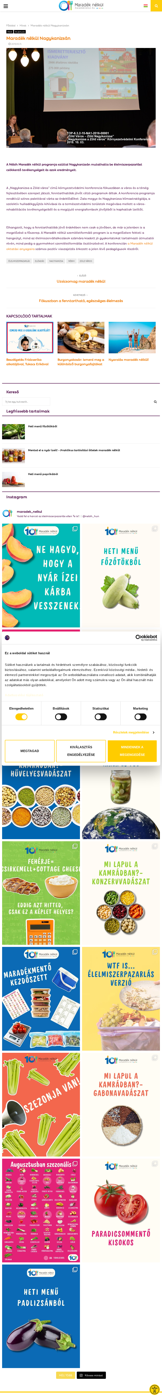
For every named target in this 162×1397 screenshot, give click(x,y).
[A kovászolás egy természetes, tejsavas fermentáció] (121, 787)
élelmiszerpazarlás (19, 260)
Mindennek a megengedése (132, 751)
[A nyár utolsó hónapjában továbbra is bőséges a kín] (41, 1210)
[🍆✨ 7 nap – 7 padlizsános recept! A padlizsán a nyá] (41, 1316)
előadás (39, 260)
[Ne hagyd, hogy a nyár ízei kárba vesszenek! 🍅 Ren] (41, 575)
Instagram (16, 496)
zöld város (86, 260)
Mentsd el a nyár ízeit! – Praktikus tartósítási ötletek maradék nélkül (74, 450)
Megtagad (29, 751)
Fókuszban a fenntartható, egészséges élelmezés (81, 300)
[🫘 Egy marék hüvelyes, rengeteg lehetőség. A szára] (41, 787)
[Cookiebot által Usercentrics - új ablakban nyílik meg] (138, 638)
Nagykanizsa (56, 260)
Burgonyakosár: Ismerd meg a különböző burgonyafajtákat (81, 361)
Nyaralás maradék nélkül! (129, 359)
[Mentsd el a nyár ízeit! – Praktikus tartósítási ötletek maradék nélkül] (13, 455)
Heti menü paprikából (43, 473)
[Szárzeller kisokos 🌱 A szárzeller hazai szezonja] (41, 1105)
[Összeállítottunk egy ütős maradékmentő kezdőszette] (41, 999)
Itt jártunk (20, 31)
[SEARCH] (155, 401)
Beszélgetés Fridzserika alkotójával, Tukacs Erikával (27, 361)
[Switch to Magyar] (146, 5)
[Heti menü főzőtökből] (13, 431)
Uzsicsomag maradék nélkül (81, 281)
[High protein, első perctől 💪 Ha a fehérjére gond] (41, 893)
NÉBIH (71, 260)
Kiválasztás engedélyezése (81, 751)
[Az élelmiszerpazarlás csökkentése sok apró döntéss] (121, 999)
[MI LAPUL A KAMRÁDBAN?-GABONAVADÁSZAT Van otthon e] (121, 1105)
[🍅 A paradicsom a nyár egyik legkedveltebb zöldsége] (121, 1210)
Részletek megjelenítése (131, 732)
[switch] (61, 717)
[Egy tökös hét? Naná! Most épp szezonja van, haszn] (121, 575)
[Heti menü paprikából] (13, 479)
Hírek (9, 31)
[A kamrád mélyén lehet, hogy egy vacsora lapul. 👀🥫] (121, 893)
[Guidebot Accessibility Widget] (154, 1389)
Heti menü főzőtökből (42, 426)
